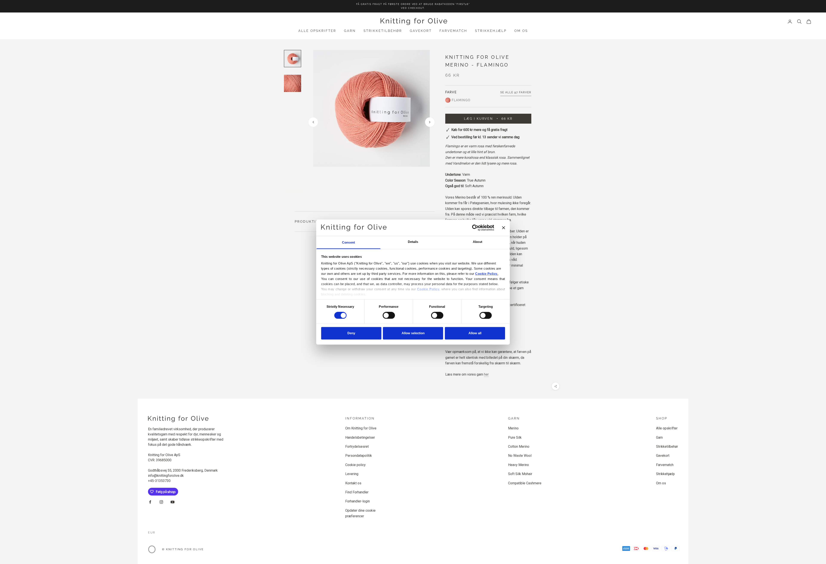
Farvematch (453, 31)
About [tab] (477, 242)
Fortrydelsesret (357, 446)
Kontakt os (353, 483)
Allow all (474, 333)
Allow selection (413, 333)
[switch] (389, 315)
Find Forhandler (356, 492)
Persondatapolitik (358, 456)
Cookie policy (355, 465)
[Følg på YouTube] (172, 502)
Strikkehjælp (491, 31)
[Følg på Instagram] (161, 502)
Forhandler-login (357, 501)
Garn (350, 31)
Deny (351, 333)
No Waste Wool (520, 456)
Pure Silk (515, 437)
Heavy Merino (518, 465)
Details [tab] (413, 242)
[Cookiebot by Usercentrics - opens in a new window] (475, 227)
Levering (351, 474)
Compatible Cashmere (524, 483)
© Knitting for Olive (183, 549)
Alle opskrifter (317, 31)
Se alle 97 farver (515, 92)
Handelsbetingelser (360, 437)
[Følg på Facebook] (150, 502)
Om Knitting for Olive (360, 428)
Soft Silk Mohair (520, 474)
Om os (521, 31)
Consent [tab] (348, 242)
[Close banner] (503, 227)
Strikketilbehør (383, 31)
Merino (513, 428)
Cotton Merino (518, 446)
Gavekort (421, 31)
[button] (430, 122)
